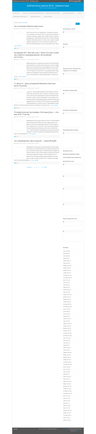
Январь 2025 (66, 297)
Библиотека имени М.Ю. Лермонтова (48, 5)
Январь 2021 (66, 412)
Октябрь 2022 (66, 362)
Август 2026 (66, 251)
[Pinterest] (79, 1)
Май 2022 (65, 374)
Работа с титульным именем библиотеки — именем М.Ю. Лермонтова (41, 13)
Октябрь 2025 (66, 275)
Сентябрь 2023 (66, 335)
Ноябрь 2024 (66, 301)
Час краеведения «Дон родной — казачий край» (35, 140)
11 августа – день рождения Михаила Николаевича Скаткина (35, 84)
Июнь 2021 (65, 400)
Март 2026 (65, 263)
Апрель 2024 (66, 318)
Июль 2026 (65, 253)
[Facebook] (71, 1)
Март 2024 (65, 321)
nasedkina (24, 22)
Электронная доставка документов (72, 157)
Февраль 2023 (66, 352)
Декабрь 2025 (66, 270)
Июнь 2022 (65, 371)
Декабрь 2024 (66, 299)
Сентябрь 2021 (66, 393)
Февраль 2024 (66, 323)
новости (17, 107)
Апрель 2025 (66, 289)
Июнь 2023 (65, 342)
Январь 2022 (66, 383)
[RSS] (80, 1)
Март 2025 (65, 292)
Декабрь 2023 (66, 328)
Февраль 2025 (66, 294)
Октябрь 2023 (66, 333)
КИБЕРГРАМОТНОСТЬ (35, 16)
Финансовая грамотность (20, 16)
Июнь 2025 (65, 284)
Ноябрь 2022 (66, 359)
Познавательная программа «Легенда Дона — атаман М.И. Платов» (36, 113)
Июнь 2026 (65, 256)
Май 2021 (65, 403)
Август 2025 (66, 280)
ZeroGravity (66, 429)
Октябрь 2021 (66, 391)
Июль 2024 (65, 311)
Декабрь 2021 (66, 386)
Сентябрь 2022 (66, 364)
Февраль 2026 (66, 265)
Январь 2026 (66, 268)
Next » (45, 167)
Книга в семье (47, 16)
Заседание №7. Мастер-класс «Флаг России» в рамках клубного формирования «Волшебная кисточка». (36, 54)
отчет (17, 48)
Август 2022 (66, 367)
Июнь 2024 (65, 313)
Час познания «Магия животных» (28, 26)
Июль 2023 (65, 340)
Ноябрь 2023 (66, 330)
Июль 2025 (65, 282)
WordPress (78, 430)
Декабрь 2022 (66, 357)
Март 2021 (65, 408)
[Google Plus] (73, 1)
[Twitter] (69, 1)
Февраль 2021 (66, 410)
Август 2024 (66, 309)
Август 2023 (66, 338)
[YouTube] (76, 1)
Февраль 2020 (66, 420)
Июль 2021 (65, 398)
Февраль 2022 (66, 381)
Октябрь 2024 (66, 304)
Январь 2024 (66, 326)
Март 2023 (65, 350)
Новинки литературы (68, 13)
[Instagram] (77, 1)
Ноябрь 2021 (66, 388)
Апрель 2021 (66, 405)
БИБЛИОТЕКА (16, 13)
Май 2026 (65, 258)
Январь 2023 (66, 354)
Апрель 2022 (66, 376)
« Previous (29, 167)
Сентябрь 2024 (66, 306)
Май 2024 (65, 316)
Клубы (79, 13)
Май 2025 (65, 287)
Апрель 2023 (66, 347)
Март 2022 (65, 379)
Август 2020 (66, 417)
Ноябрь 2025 (66, 272)
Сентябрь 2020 (66, 415)
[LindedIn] (74, 1)
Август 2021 (66, 395)
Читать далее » (18, 45)
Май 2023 (65, 345)
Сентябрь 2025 (66, 277)
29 (42, 167)
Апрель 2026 (66, 260)
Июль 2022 (65, 369)
